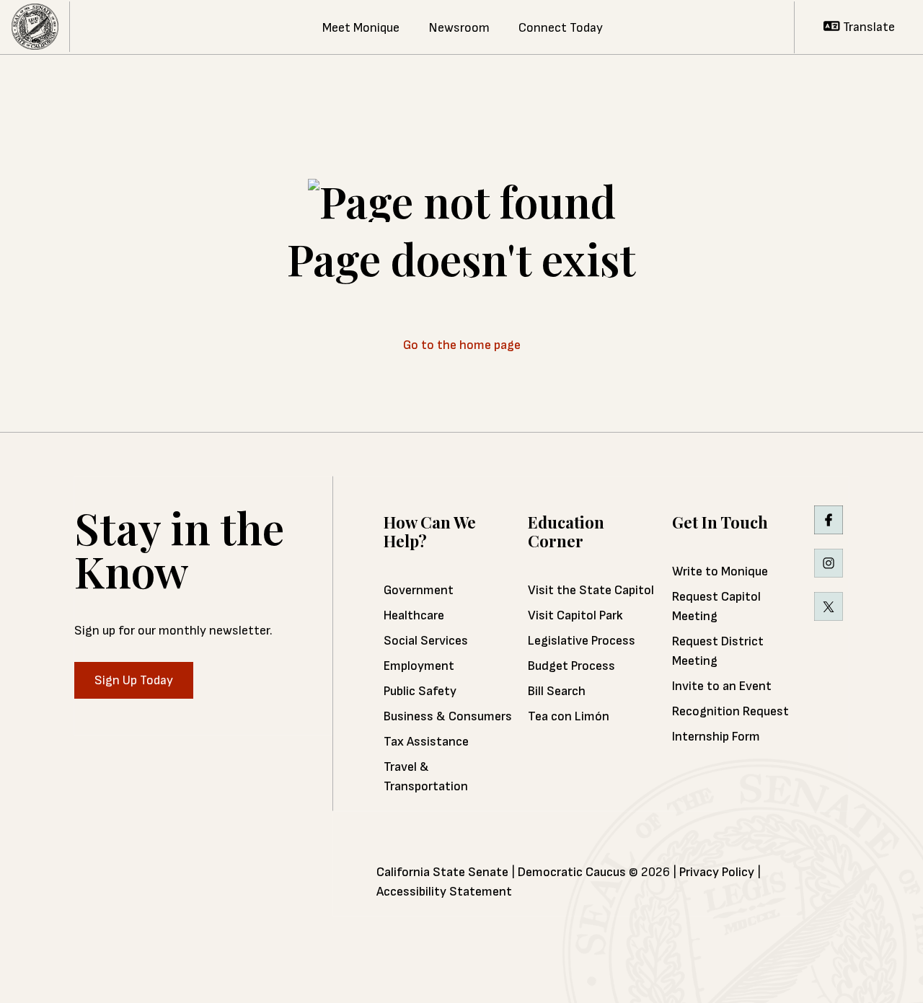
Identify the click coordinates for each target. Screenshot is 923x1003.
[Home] (35, 27)
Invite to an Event (722, 686)
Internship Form (716, 736)
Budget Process (571, 665)
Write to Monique (720, 571)
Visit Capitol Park (575, 615)
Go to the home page (462, 345)
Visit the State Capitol (591, 590)
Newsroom (459, 27)
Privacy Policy (716, 872)
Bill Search (557, 691)
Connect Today (560, 27)
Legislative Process (581, 640)
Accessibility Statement (444, 891)
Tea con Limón (568, 716)
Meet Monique (360, 27)
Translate (867, 27)
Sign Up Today (133, 680)
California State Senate (442, 872)
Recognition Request (730, 711)
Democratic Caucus (572, 872)
